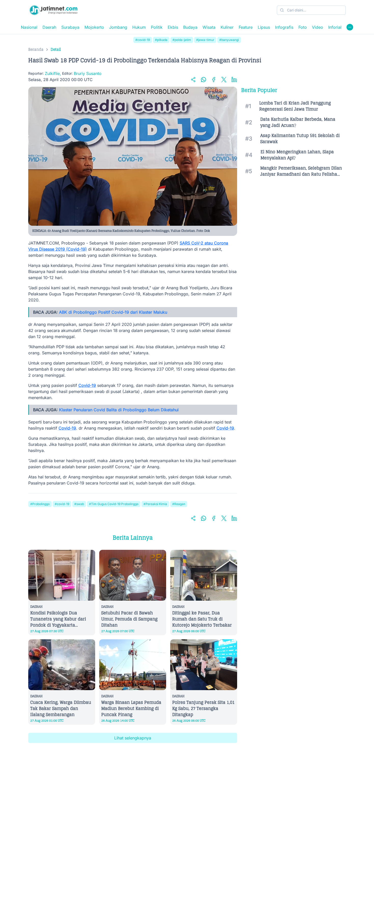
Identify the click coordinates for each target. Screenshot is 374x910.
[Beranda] (53, 10)
